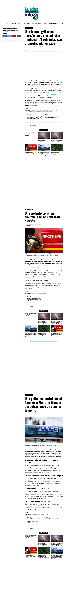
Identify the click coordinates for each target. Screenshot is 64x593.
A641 (33, 110)
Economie (14, 23)
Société (28, 23)
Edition (45, 23)
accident (38, 110)
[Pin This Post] (14, 36)
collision (56, 110)
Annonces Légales (53, 23)
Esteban (28, 225)
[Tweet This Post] (9, 36)
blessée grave (44, 110)
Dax (33, 23)
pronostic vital (37, 111)
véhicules (44, 111)
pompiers (31, 111)
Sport (24, 23)
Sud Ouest (53, 94)
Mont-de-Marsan (38, 23)
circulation (50, 110)
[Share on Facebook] (4, 36)
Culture (19, 23)
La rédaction (29, 47)
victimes (50, 111)
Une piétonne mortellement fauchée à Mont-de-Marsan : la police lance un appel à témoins (10, 31)
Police (46, 514)
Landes (26, 111)
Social (8, 23)
